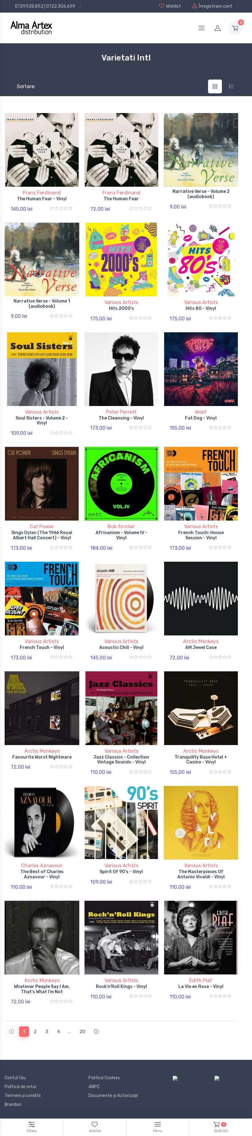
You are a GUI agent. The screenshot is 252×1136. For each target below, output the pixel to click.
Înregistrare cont (215, 6)
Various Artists (121, 302)
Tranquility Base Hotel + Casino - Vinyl (201, 760)
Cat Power (42, 526)
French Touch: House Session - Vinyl (201, 535)
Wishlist (173, 6)
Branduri (13, 1104)
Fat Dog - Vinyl (201, 418)
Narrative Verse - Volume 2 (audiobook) (201, 194)
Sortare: (21, 86)
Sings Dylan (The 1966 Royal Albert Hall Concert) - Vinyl (41, 535)
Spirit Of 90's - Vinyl (121, 871)
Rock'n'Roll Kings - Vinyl (121, 986)
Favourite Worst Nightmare (42, 757)
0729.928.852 (29, 6)
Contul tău (15, 1077)
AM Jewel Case (201, 647)
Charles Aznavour (41, 866)
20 (82, 1031)
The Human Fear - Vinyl (42, 198)
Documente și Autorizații (113, 1095)
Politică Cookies (104, 1077)
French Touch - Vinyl (42, 647)
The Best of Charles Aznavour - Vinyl (42, 874)
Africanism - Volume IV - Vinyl (121, 535)
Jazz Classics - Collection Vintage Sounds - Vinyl (121, 760)
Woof (201, 412)
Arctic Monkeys (201, 641)
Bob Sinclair (121, 526)
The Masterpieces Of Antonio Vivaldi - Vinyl (201, 874)
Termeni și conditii (23, 1095)
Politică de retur (21, 1086)
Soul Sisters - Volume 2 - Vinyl (42, 421)
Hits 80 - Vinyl (201, 308)
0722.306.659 (60, 6)
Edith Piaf (200, 980)
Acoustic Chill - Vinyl (121, 647)
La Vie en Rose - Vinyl (200, 986)
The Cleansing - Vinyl (121, 418)
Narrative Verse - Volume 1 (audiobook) (42, 304)
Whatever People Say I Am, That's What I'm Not (42, 989)
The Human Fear (121, 198)
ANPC (94, 1086)
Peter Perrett (121, 412)
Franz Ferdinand (42, 193)
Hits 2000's (121, 308)
